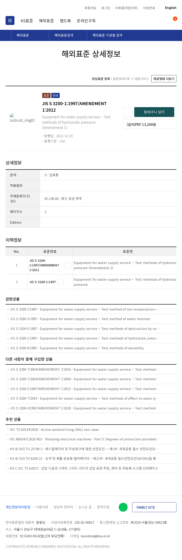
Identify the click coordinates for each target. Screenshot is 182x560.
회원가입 (90, 8)
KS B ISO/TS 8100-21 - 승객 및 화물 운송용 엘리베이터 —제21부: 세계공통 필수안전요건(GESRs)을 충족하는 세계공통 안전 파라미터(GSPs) (85, 458)
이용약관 (42, 507)
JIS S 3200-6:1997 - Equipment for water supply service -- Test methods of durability (77, 347)
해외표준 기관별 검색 (107, 35)
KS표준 (27, 20)
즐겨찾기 (128, 112)
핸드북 (65, 20)
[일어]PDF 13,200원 (141, 124)
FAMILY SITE (146, 507)
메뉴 (10, 20)
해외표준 (46, 20)
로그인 (105, 8)
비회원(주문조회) (126, 8)
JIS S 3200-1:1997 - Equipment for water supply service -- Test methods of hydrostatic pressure (85, 338)
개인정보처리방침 (18, 507)
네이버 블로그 (123, 507)
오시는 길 (85, 507)
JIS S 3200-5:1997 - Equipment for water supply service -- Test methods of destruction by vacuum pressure (85, 328)
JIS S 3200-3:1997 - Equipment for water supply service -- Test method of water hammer (80, 318)
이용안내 (149, 8)
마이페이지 (164, 20)
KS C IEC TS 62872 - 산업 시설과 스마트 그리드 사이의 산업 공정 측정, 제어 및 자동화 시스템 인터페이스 (84, 468)
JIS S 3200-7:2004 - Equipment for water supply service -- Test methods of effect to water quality (85, 398)
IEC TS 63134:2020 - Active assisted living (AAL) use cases (54, 429)
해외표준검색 (64, 35)
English (170, 8)
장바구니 (174, 19)
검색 (155, 20)
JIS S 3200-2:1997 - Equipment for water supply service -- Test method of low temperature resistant (85, 309)
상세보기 (68, 265)
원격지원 (103, 507)
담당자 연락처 (63, 507)
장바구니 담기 (154, 111)
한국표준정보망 (29, 7)
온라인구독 (86, 20)
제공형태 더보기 (163, 78)
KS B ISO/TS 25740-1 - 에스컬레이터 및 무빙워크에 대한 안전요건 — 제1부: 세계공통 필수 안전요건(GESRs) (85, 448)
